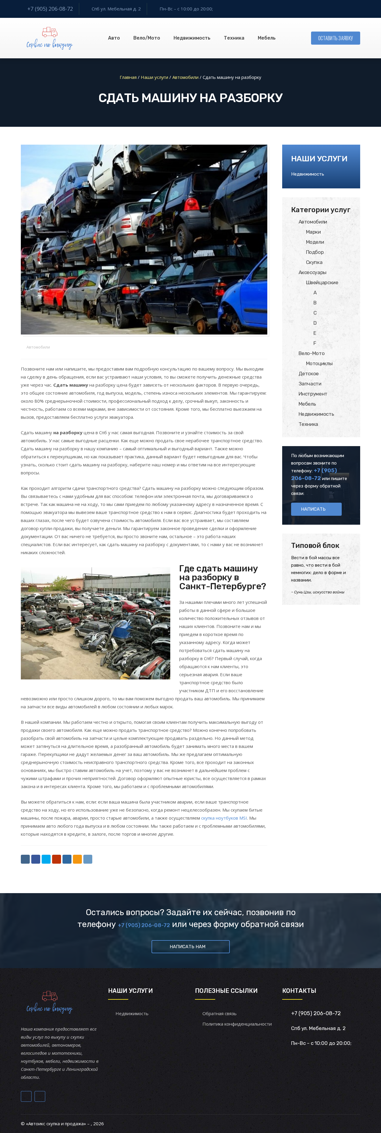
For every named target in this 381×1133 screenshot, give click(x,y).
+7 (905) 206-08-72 (50, 8)
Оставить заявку (335, 38)
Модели (315, 242)
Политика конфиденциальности (237, 1024)
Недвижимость (192, 38)
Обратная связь (219, 1013)
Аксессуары (313, 272)
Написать (313, 509)
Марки (313, 232)
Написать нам (187, 946)
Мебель (267, 38)
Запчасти (310, 384)
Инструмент (313, 394)
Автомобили (38, 347)
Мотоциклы (319, 363)
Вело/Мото (146, 38)
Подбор (315, 252)
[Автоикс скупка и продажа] (50, 38)
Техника (234, 38)
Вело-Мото (312, 353)
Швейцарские (322, 282)
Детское (309, 373)
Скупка (314, 262)
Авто (114, 38)
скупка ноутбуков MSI (224, 818)
